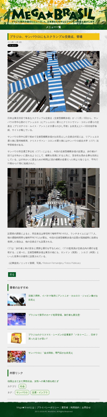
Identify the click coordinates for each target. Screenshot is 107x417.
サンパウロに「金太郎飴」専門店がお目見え (50, 352)
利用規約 (74, 407)
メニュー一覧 (53, 27)
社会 (22, 386)
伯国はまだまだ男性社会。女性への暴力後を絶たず (33, 381)
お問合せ (86, 407)
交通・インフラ (40, 392)
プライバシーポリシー (48, 407)
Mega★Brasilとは (25, 407)
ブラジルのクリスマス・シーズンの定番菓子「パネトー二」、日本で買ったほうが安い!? (63, 336)
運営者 (64, 407)
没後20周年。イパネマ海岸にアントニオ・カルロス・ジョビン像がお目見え (63, 297)
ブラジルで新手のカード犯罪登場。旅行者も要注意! (54, 314)
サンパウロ (22, 392)
